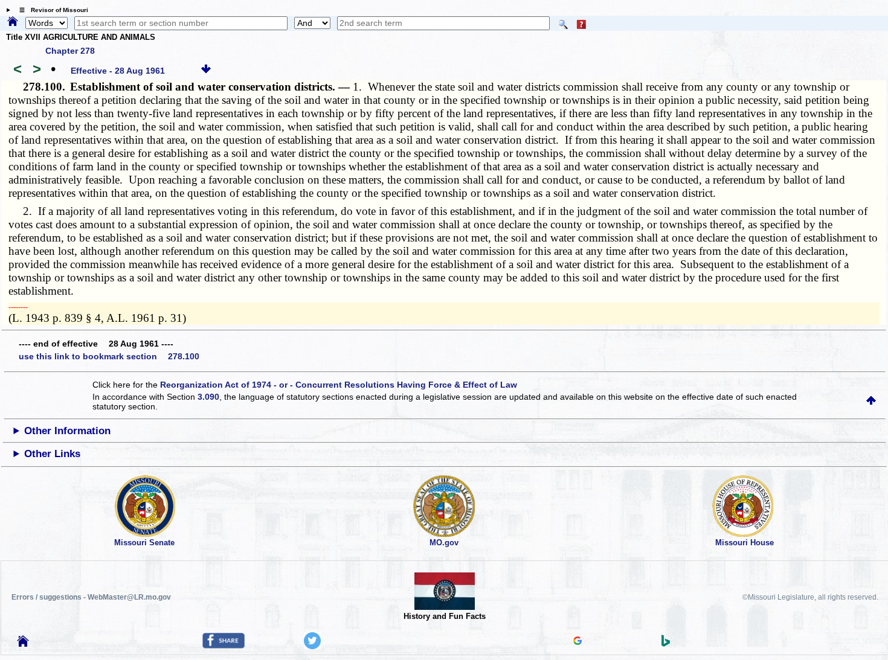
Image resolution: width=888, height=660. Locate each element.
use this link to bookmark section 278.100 (109, 356)
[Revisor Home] (23, 644)
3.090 (208, 397)
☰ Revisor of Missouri (50, 10)
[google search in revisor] (577, 642)
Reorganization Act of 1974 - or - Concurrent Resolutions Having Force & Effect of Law (338, 384)
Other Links (52, 454)
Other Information (67, 431)
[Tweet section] (312, 646)
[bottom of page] (206, 70)
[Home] (12, 22)
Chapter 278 (70, 51)
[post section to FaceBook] (223, 645)
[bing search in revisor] (665, 644)
